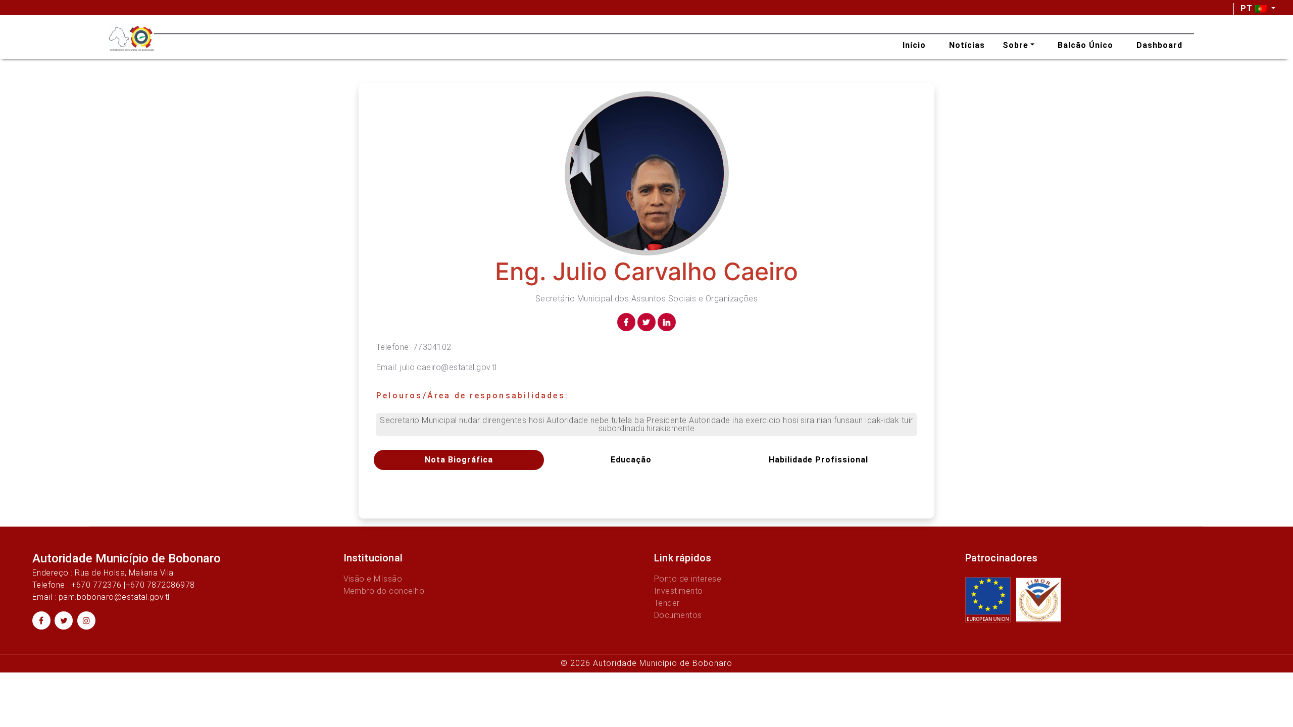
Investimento (678, 591)
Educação (631, 459)
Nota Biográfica (459, 459)
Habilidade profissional (818, 459)
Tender (667, 603)
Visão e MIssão (373, 579)
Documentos (678, 615)
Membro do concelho (384, 591)
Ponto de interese (687, 579)
